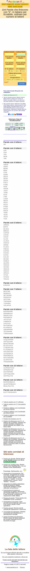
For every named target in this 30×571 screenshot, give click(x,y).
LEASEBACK (8, 354)
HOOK (5, 188)
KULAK (6, 257)
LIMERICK (7, 321)
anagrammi (10, 4)
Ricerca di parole (9, 498)
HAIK (5, 187)
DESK (5, 178)
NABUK (6, 261)
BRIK (5, 171)
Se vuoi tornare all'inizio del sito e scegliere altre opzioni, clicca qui (15, 553)
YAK (5, 158)
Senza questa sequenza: (21, 63)
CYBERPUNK (8, 348)
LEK (5, 150)
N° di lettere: (20, 69)
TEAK (5, 215)
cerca (3, 4)
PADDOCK (7, 297)
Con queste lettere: (9, 57)
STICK (5, 275)
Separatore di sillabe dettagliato (13, 484)
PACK (5, 203)
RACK (5, 209)
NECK (5, 201)
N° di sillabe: (9, 69)
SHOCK (6, 265)
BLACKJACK (8, 346)
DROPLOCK (7, 315)
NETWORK (7, 295)
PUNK (5, 207)
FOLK (5, 183)
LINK (5, 197)
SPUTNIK (6, 299)
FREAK (6, 249)
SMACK (6, 269)
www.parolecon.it (12, 567)
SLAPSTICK (7, 360)
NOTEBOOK (8, 325)
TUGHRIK (7, 303)
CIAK (5, 172)
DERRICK (7, 293)
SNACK (6, 271)
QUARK (6, 263)
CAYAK (6, 235)
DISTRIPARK (8, 372)
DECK (5, 177)
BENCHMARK (8, 344)
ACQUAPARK (8, 340)
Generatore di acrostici (10, 501)
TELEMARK (7, 331)
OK (4, 144)
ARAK (5, 166)
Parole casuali (8, 508)
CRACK (6, 243)
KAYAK (6, 255)
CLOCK (6, 241)
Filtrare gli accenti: (15, 73)
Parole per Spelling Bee (11, 464)
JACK (5, 191)
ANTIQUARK (8, 342)
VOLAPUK (7, 305)
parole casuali (17, 6)
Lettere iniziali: (9, 52)
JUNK (5, 193)
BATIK (5, 227)
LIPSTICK (7, 323)
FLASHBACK (8, 350)
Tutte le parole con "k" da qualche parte (14, 404)
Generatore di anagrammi (11, 473)
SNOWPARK (8, 329)
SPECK (6, 273)
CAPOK (6, 233)
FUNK (5, 185)
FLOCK (6, 247)
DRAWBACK (8, 313)
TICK (5, 219)
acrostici (17, 4)
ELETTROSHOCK (10, 392)
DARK (5, 175)
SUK (5, 152)
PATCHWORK (8, 358)
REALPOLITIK (8, 386)
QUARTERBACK (9, 384)
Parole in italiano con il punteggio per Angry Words (14, 408)
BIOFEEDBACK (9, 382)
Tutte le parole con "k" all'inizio (13, 402)
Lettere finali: (20, 52)
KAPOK (6, 251)
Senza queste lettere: (21, 57)
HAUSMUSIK (8, 352)
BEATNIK (6, 291)
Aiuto (5, 82)
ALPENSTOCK (8, 368)
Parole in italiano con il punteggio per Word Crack (14, 412)
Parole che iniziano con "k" (12, 419)
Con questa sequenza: (9, 63)
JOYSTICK (7, 319)
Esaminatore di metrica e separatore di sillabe (11, 490)
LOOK (5, 199)
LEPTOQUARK (8, 374)
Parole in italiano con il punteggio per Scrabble (14, 415)
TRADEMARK (8, 362)
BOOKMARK (8, 311)
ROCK (5, 211)
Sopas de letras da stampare (13, 516)
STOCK (6, 277)
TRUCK (6, 279)
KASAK (6, 253)
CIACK (5, 237)
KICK (5, 195)
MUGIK (6, 259)
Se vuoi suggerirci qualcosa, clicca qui (14, 557)
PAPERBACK (8, 356)
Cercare (22, 83)
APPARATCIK (8, 370)
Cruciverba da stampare (11, 511)
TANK (5, 213)
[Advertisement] (15, 34)
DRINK (5, 245)
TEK (5, 154)
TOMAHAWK (8, 333)
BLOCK (6, 229)
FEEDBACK (7, 317)
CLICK (5, 239)
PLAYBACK (7, 327)
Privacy (22, 567)
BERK (5, 168)
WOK (5, 156)
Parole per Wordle (9, 458)
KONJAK (6, 285)
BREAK (6, 231)
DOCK (5, 181)
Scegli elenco (15, 77)
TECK (5, 217)
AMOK (5, 165)
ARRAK (6, 225)
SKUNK (6, 267)
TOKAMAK (7, 301)
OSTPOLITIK (8, 376)
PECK (5, 205)
